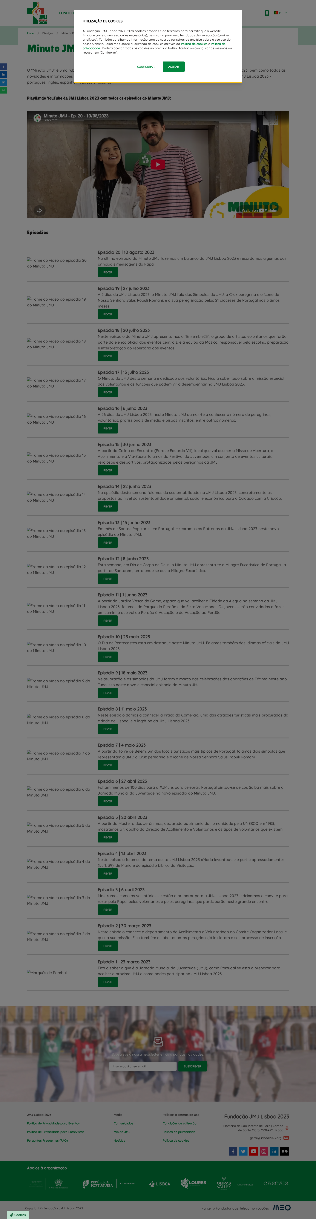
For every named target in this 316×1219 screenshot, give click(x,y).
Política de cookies (194, 44)
